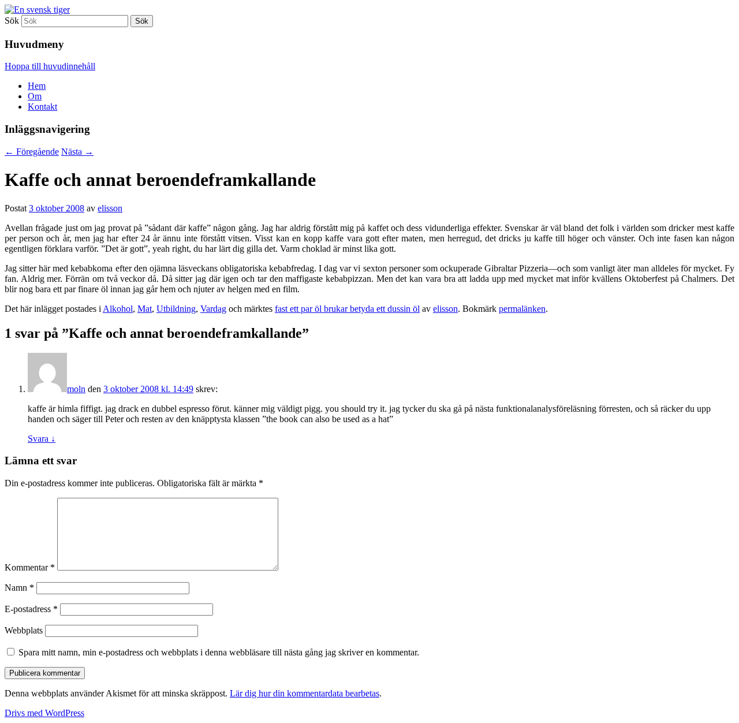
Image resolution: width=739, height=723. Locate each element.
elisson (110, 208)
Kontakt (42, 106)
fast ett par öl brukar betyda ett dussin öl (347, 309)
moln (76, 389)
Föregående (32, 151)
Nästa (77, 151)
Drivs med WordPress (44, 713)
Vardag (213, 309)
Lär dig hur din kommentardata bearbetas (304, 693)
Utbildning (176, 309)
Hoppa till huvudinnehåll (50, 66)
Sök (12, 20)
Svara (41, 439)
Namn (19, 587)
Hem (37, 86)
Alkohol (118, 309)
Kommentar (30, 567)
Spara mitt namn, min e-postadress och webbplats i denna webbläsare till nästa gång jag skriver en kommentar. (218, 652)
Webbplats (24, 630)
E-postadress (31, 609)
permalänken (522, 309)
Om (35, 96)
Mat (144, 309)
